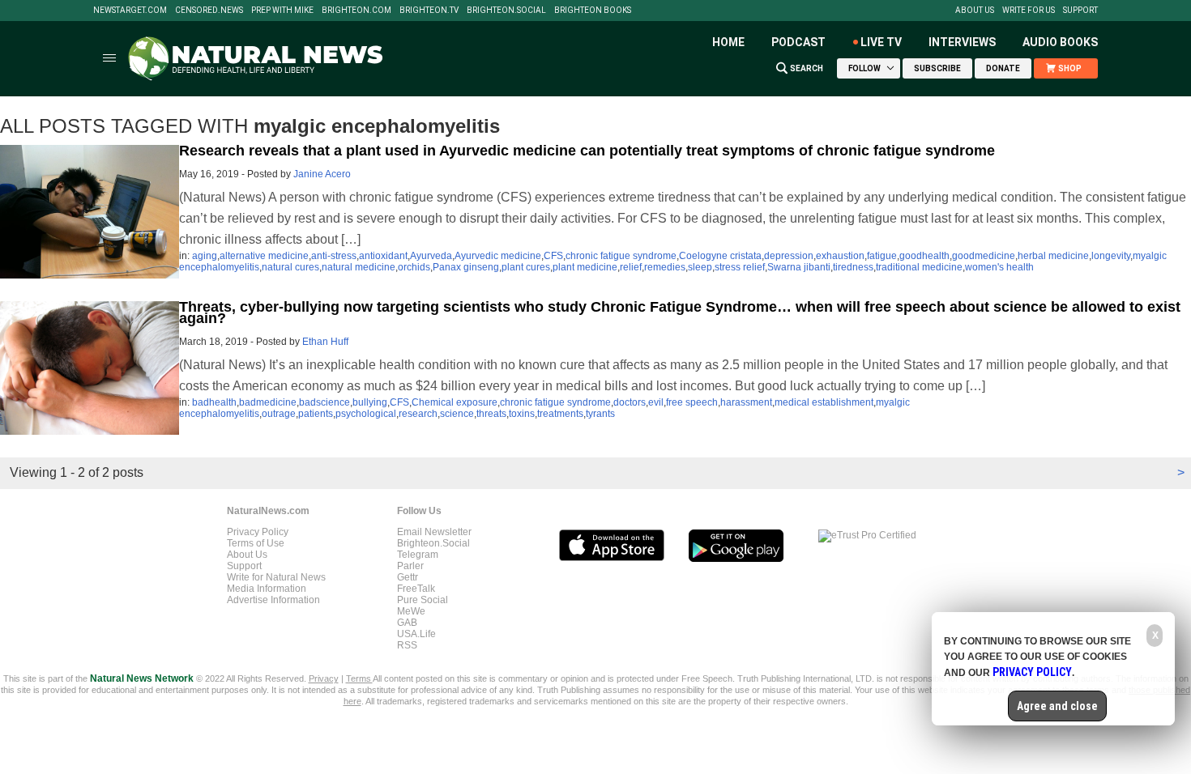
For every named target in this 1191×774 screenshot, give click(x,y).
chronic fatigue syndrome (621, 256)
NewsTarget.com (130, 10)
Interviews (962, 42)
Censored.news (209, 10)
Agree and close (1057, 706)
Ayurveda (431, 256)
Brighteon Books (592, 10)
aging (204, 256)
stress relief (740, 267)
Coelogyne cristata (720, 256)
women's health (999, 267)
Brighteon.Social (506, 10)
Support (1080, 10)
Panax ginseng (466, 267)
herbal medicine (1053, 256)
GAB (407, 622)
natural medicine (358, 267)
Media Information (266, 588)
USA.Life (416, 634)
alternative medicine (264, 256)
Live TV (881, 42)
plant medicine (585, 267)
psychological (365, 413)
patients (315, 413)
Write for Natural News (276, 577)
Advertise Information (273, 600)
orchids (414, 267)
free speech (692, 402)
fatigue (882, 256)
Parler (410, 566)
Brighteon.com (356, 10)
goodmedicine (983, 256)
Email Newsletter (434, 532)
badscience (324, 402)
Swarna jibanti (798, 267)
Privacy (324, 678)
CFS (553, 256)
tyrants (600, 413)
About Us (974, 10)
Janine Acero (322, 174)
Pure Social (422, 600)
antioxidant (383, 256)
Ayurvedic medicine (498, 256)
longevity (1110, 256)
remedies (664, 267)
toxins (522, 413)
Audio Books (1060, 42)
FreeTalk (416, 588)
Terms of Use (255, 543)
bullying (369, 402)
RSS (407, 645)
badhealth (214, 402)
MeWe (411, 611)
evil (656, 402)
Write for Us (1028, 10)
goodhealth (924, 256)
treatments (560, 413)
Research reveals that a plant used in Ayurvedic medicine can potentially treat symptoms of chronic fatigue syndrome (587, 150)
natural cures (290, 267)
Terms (359, 678)
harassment (746, 402)
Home (728, 42)
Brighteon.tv (429, 10)
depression (788, 256)
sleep (700, 267)
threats (491, 413)
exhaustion (840, 256)
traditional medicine (919, 267)
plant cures (526, 267)
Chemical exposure (454, 402)
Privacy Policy (257, 532)
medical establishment (824, 402)
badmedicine (268, 402)
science (457, 413)
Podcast (798, 42)
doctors (629, 402)
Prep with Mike (282, 10)
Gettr (407, 577)
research (418, 413)
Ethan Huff (325, 341)
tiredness (853, 267)
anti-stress (333, 256)
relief (631, 267)
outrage (279, 413)
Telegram (417, 554)
